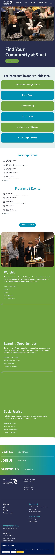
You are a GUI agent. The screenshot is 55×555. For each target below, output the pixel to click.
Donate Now (28, 469)
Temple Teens (27, 95)
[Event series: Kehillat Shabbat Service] (16, 172)
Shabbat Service (9, 161)
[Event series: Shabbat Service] (15, 160)
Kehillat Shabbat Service (11, 174)
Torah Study (9, 199)
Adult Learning (27, 106)
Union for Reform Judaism (35, 511)
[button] (3, 24)
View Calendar (5, 180)
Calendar (18, 2)
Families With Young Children (10, 528)
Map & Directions (24, 452)
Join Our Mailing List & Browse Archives (38, 506)
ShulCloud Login (33, 519)
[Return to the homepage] (8, 3)
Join (26, 2)
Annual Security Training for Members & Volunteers (17, 195)
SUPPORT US (10, 469)
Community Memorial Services (12, 178)
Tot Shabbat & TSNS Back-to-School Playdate (16, 203)
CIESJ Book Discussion (11, 207)
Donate (33, 2)
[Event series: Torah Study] (15, 197)
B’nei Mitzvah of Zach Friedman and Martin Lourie (16, 165)
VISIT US (7, 452)
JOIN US (6, 460)
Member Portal (43, 2)
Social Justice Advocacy (8, 535)
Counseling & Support (27, 138)
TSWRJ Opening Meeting (11, 210)
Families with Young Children (27, 85)
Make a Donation (33, 521)
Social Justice (27, 117)
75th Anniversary (33, 509)
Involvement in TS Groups (27, 127)
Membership (22, 461)
